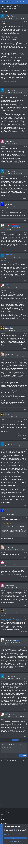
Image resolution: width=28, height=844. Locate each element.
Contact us (3, 819)
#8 (26, 290)
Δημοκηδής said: (5, 523)
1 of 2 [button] (10, 739)
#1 (26, 21)
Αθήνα (25, 613)
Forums (2, 817)
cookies (13, 829)
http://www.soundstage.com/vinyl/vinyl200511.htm (13, 433)
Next (14, 739)
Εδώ (16, 294)
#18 (26, 647)
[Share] (25, 21)
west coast (21, 356)
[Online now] (3, 17)
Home (2, 814)
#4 (26, 176)
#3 (26, 146)
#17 (26, 616)
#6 (26, 232)
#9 (26, 333)
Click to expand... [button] (14, 535)
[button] (2, 2)
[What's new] (23, 2)
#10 (26, 359)
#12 (26, 449)
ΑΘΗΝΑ (23, 18)
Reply (26, 84)
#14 (26, 552)
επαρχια (22, 287)
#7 (26, 261)
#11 (26, 419)
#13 (26, 517)
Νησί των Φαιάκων (11, 207)
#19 (26, 681)
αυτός (15, 235)
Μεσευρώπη (9, 229)
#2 (26, 95)
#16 (26, 590)
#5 (26, 210)
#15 (26, 568)
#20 (26, 719)
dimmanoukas (5, 8)
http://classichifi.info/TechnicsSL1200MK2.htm (12, 619)
